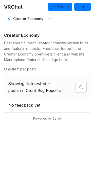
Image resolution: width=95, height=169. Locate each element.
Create (63, 7)
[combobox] (39, 83)
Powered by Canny (47, 118)
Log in (83, 7)
